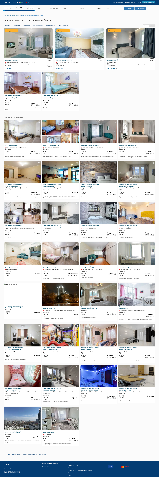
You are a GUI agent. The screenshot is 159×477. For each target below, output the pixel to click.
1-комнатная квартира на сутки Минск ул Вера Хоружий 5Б (65, 59)
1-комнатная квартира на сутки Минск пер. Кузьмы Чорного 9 (90, 144)
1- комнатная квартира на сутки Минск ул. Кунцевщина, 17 (128, 185)
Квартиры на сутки (118, 2)
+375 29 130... (149, 194)
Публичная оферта (73, 465)
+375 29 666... (34, 400)
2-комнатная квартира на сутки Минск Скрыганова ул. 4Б (14, 431)
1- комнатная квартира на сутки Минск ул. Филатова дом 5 (52, 348)
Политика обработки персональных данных (80, 470)
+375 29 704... (72, 153)
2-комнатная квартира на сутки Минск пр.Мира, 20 (52, 185)
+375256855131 (47, 466)
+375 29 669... (34, 153)
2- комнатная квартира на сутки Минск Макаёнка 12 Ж (128, 307)
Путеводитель (72, 468)
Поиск (129, 8)
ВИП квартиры (43, 454)
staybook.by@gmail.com (50, 463)
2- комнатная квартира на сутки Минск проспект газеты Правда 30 (53, 226)
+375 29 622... (72, 235)
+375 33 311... (110, 194)
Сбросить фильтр (142, 5)
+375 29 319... (111, 69)
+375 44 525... (34, 105)
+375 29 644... (149, 316)
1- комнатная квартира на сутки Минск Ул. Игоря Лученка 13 (14, 307)
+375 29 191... (72, 440)
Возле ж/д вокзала (50, 25)
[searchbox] (41, 8)
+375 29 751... (110, 398)
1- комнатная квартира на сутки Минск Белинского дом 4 (14, 144)
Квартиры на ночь (22, 454)
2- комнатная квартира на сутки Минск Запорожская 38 (14, 389)
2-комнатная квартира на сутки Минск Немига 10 (90, 226)
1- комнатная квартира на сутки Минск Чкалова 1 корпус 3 (128, 266)
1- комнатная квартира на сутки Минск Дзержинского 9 (52, 266)
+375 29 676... (34, 194)
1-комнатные (7, 25)
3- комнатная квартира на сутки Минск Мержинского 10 (14, 266)
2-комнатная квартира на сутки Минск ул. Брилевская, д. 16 (90, 307)
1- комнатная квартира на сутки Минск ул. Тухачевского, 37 (52, 144)
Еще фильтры (141, 8)
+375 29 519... (72, 357)
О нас (69, 475)
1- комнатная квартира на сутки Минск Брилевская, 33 (128, 348)
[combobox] (41, 8)
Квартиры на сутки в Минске (18, 463)
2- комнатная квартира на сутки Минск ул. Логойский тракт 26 (90, 389)
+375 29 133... (9, 69)
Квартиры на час (32, 454)
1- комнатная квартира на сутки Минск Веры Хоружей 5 (14, 59)
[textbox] (54, 8)
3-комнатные (26, 25)
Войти (139, 2)
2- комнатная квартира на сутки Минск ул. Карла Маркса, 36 (14, 96)
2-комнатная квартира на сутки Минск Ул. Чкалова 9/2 (90, 266)
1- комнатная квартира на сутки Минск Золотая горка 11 (14, 226)
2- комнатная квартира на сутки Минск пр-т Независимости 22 (14, 348)
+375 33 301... (110, 357)
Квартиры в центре (37, 25)
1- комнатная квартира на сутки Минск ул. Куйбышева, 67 (14, 185)
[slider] (4, 10)
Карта (152, 26)
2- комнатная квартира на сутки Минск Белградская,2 (52, 389)
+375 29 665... (60, 69)
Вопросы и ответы (73, 473)
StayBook (7, 2)
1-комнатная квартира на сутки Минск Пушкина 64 (90, 185)
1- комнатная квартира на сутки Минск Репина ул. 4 (52, 431)
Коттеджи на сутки (130, 2)
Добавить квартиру (149, 2)
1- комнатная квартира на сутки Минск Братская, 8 (128, 226)
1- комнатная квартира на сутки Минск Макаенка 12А (52, 307)
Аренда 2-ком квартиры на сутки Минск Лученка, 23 (116, 59)
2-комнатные (17, 25)
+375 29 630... (149, 276)
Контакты (70, 463)
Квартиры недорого (63, 25)
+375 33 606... (149, 153)
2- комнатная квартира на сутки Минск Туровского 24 (128, 389)
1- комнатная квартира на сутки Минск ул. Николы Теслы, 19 (128, 144)
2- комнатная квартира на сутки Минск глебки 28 (90, 348)
